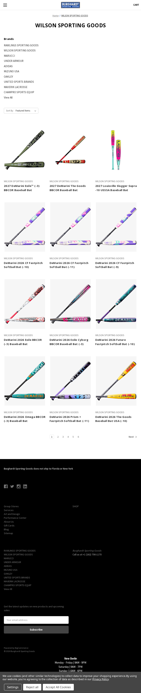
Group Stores (11, 506)
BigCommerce (21, 648)
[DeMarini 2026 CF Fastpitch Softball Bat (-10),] (24, 227)
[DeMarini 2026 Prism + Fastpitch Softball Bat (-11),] (70, 381)
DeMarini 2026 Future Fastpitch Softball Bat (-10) (115, 342)
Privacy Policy (100, 679)
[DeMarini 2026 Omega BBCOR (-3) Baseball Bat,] (24, 381)
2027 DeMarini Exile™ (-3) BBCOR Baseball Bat (21, 188)
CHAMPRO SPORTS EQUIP (19, 92)
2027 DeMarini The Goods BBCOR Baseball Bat (68, 188)
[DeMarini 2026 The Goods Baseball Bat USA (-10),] (116, 381)
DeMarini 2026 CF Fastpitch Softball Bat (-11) (69, 265)
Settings (13, 687)
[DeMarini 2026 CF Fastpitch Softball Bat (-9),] (116, 227)
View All (8, 97)
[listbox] (26, 110)
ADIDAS (8, 66)
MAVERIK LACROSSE (15, 87)
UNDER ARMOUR (14, 61)
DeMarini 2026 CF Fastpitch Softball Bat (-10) (23, 265)
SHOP (76, 506)
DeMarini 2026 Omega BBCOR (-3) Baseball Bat (24, 419)
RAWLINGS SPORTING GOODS (21, 45)
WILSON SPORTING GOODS (20, 50)
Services (9, 510)
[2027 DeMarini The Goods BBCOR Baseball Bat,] (70, 150)
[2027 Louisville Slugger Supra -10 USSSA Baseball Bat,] (116, 150)
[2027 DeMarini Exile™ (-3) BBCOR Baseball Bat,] (24, 150)
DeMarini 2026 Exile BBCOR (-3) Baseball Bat (23, 342)
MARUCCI (9, 55)
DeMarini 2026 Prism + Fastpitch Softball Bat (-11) (69, 419)
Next (131, 436)
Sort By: (10, 110)
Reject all (32, 687)
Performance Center (15, 517)
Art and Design (12, 514)
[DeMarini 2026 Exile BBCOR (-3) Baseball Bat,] (24, 304)
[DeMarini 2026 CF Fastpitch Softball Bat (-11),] (70, 227)
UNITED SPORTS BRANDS (19, 81)
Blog (6, 529)
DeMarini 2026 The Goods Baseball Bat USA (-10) (113, 419)
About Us (9, 521)
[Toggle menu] (5, 5)
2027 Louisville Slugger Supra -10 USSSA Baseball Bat (116, 188)
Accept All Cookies (58, 687)
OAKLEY (8, 76)
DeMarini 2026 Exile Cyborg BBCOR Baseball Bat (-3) (69, 342)
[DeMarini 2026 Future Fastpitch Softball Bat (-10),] (116, 304)
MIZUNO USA (11, 71)
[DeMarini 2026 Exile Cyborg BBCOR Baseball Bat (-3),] (70, 304)
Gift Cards (9, 525)
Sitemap (8, 533)
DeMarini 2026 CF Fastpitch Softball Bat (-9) (114, 265)
